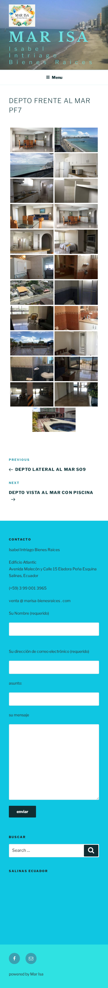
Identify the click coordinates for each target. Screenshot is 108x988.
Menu (57, 77)
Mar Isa (49, 37)
